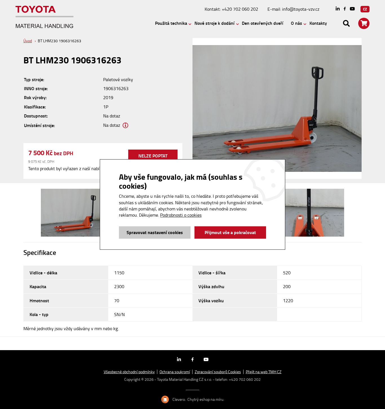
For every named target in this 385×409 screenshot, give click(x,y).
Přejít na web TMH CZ (264, 372)
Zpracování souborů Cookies (218, 372)
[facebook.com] (345, 9)
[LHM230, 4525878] (76, 213)
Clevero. (179, 399)
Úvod (27, 40)
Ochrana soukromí (175, 372)
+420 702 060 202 (240, 9)
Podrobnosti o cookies (181, 215)
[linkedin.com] (338, 9)
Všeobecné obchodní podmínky (129, 372)
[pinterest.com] (352, 9)
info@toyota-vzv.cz (300, 9)
